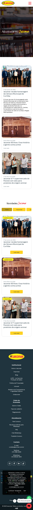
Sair (25, 490)
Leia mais (6, 148)
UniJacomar (16, 394)
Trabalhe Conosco (16, 436)
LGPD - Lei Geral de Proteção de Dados (16, 379)
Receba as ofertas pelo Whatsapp (16, 425)
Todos (7, 209)
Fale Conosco (16, 421)
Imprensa (19, 209)
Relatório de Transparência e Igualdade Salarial (16, 390)
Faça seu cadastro (16, 409)
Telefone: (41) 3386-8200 (16, 451)
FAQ (16, 429)
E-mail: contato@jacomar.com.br (16, 446)
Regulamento (16, 412)
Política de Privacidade (16, 383)
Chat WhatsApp (16, 433)
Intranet (16, 386)
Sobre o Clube (16, 405)
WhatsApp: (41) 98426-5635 (16, 456)
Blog (16, 375)
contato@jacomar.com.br (16, 487)
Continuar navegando (14, 490)
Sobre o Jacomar (16, 368)
